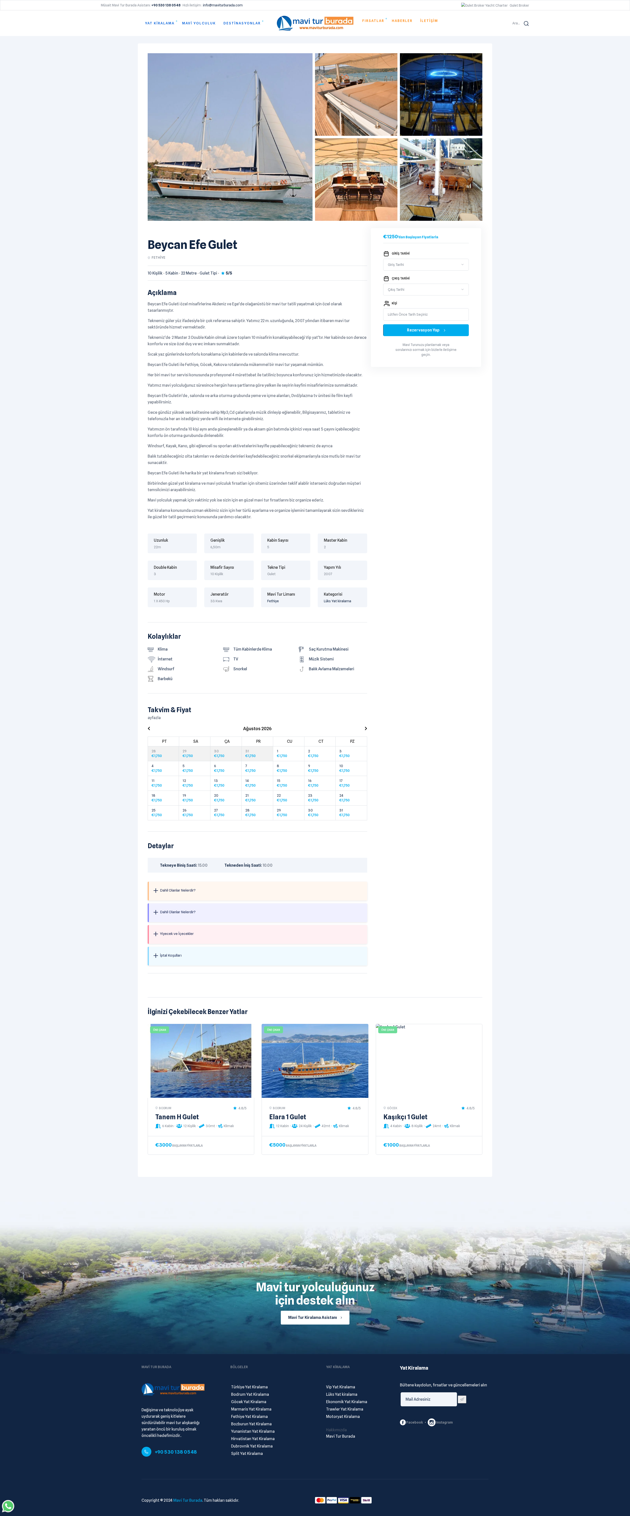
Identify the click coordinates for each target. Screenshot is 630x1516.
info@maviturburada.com (223, 5)
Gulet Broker (519, 5)
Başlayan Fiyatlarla (187, 1145)
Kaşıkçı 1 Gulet (405, 1117)
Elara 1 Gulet (287, 1117)
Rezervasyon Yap (423, 330)
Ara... (516, 23)
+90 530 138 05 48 (176, 1452)
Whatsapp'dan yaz (8, 1506)
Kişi (394, 303)
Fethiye (273, 601)
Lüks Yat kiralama (337, 601)
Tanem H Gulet (177, 1117)
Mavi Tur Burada (187, 1500)
